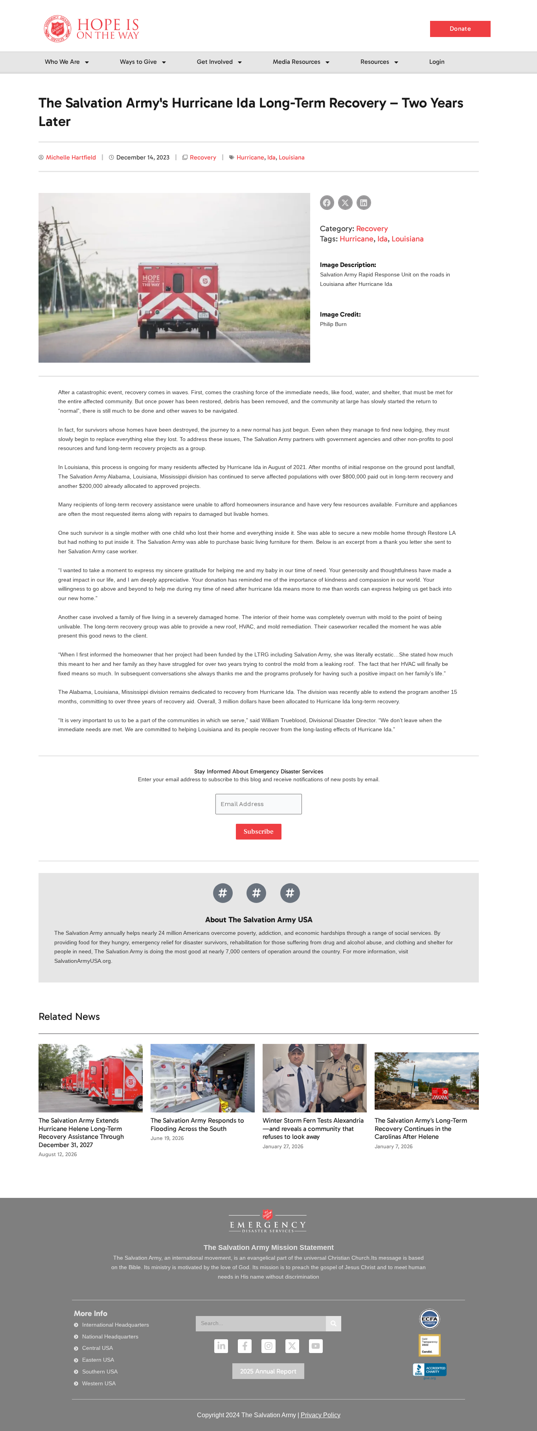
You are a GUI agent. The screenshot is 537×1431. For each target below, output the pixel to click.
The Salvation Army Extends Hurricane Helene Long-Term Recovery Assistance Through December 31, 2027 (81, 1132)
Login (437, 61)
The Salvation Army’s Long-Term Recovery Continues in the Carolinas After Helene (421, 1128)
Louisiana (292, 157)
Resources (374, 61)
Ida (271, 157)
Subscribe (259, 831)
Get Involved (215, 61)
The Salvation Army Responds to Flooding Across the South (197, 1124)
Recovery (203, 157)
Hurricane (250, 157)
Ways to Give (138, 61)
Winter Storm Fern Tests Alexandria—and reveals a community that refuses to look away (313, 1128)
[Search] (333, 1323)
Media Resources (296, 61)
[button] (327, 202)
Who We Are (62, 61)
